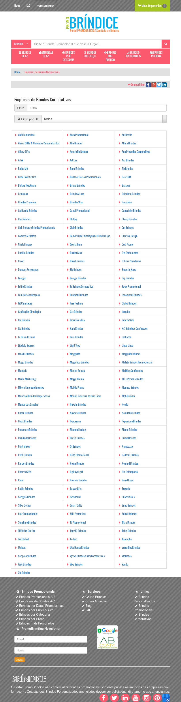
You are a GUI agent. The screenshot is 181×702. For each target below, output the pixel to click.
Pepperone (75, 421)
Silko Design (24, 505)
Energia (22, 278)
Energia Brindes (78, 278)
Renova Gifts (24, 472)
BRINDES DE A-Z (26, 54)
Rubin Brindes (25, 488)
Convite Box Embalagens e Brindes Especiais (92, 236)
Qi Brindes (75, 446)
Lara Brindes (76, 337)
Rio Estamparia (130, 472)
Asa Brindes (128, 160)
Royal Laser (128, 480)
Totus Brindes (129, 531)
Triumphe (127, 539)
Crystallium (76, 244)
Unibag (21, 547)
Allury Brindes (129, 143)
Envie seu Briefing (45, 6)
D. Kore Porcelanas (131, 261)
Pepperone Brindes (131, 421)
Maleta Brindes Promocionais (137, 362)
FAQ (28, 5)
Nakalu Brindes (78, 404)
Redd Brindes (25, 455)
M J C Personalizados (132, 379)
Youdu (125, 564)
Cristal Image (25, 244)
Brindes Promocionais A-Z (37, 596)
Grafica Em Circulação (29, 312)
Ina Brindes (24, 320)
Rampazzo (127, 446)
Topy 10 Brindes (78, 531)
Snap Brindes (129, 505)
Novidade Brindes (131, 413)
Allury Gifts (24, 151)
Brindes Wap (76, 202)
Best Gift (126, 177)
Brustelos (127, 202)
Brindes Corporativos (142, 616)
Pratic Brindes (77, 438)
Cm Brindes (128, 227)
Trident (73, 539)
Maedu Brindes (26, 354)
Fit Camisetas (25, 303)
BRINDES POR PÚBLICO (111, 56)
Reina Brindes (77, 463)
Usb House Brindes (79, 547)
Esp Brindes (128, 278)
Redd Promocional (79, 455)
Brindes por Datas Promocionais (41, 605)
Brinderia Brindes (131, 194)
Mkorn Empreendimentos (31, 387)
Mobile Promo (77, 387)
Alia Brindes (76, 143)
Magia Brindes (25, 362)
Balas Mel (23, 168)
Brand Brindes (77, 185)
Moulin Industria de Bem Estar (85, 396)
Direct (21, 261)
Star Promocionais (27, 514)
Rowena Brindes (78, 480)
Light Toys (75, 345)
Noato (125, 404)
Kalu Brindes (76, 328)
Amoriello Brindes (79, 151)
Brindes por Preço (31, 619)
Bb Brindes (127, 168)
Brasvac (126, 185)
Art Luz (73, 160)
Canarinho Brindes (131, 210)
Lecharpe (126, 337)
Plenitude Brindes (27, 438)
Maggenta (75, 354)
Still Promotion (78, 514)
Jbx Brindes (24, 328)
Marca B (22, 371)
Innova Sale (128, 320)
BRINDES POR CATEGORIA (69, 56)
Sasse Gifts (75, 488)
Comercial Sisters (27, 236)
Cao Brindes (24, 219)
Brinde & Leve (77, 194)
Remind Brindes (130, 463)
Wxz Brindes (76, 564)
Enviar (19, 659)
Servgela (126, 488)
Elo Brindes (75, 269)
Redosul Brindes (130, 455)
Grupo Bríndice (96, 596)
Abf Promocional (26, 135)
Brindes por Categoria (34, 614)
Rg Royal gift (76, 472)
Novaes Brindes (78, 413)
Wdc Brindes (24, 564)
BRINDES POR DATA (156, 54)
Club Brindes (76, 227)
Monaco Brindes (130, 387)
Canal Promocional (80, 210)
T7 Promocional (78, 522)
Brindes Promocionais (143, 607)
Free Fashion (76, 303)
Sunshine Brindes (27, 522)
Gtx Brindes (76, 312)
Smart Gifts (76, 505)
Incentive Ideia (77, 320)
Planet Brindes (129, 429)
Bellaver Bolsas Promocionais (85, 177)
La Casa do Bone (26, 337)
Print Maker (24, 446)
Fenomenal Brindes (131, 295)
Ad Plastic (127, 135)
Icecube (126, 312)
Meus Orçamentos (153, 5)
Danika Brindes (26, 253)
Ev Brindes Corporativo (81, 286)
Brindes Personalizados (144, 598)
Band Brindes (77, 168)
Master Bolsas (77, 371)
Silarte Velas (128, 497)
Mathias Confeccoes (132, 371)
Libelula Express (26, 345)
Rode (20, 480)
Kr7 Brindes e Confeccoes (134, 328)
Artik (20, 160)
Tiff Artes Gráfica (27, 531)
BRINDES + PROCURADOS (133, 54)
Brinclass (23, 194)
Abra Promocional (79, 135)
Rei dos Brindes (26, 463)
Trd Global (23, 539)
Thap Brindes (128, 522)
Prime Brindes (129, 438)
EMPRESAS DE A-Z (47, 54)
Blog (88, 605)
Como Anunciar (96, 601)
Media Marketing (27, 379)
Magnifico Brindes (79, 362)
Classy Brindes (129, 219)
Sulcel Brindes (129, 514)
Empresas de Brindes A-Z (37, 601)
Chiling (73, 219)
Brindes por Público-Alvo (36, 610)
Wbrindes (127, 556)
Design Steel (76, 253)
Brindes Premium (27, 202)
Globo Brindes (129, 303)
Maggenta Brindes (131, 354)
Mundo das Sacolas (28, 404)
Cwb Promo (128, 244)
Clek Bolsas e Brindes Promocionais (36, 227)
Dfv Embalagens (130, 253)
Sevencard (75, 497)
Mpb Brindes (128, 396)
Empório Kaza (129, 269)
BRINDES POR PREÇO (90, 54)
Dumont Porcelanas (28, 269)
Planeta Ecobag (78, 429)
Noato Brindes (25, 413)
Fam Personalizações (29, 295)
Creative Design (130, 236)
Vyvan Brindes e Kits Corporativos (87, 556)
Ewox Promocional (131, 286)
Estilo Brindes (25, 286)
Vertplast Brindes (27, 556)
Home (17, 5)
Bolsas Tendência (27, 185)
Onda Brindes (25, 421)
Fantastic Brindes (79, 295)
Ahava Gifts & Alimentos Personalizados (38, 143)
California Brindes (27, 210)
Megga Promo (77, 379)
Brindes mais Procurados (36, 623)
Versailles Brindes (131, 547)
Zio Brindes (24, 573)
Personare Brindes (27, 429)
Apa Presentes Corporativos (136, 151)
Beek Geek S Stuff (27, 177)
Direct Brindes (77, 261)
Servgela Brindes (26, 497)
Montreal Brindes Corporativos (34, 396)
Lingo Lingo (127, 345)
